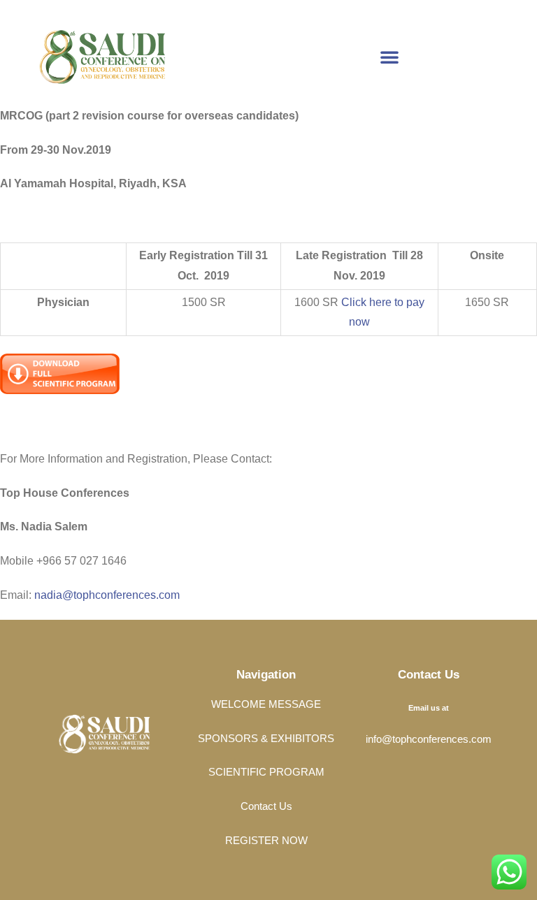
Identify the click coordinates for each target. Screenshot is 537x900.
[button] (389, 56)
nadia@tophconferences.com (107, 595)
